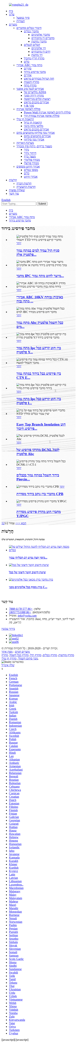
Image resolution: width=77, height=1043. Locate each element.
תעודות (20, 21)
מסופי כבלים (31, 169)
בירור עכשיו (8, 628)
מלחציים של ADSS (35, 92)
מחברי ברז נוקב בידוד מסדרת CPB (39, 494)
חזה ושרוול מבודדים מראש (39, 78)
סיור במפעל (23, 17)
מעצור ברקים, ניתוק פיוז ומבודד (34, 146)
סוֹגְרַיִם (27, 68)
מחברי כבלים (31, 31)
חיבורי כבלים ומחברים (28, 27)
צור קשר (14, 193)
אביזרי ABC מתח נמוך (29, 65)
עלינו (11, 14)
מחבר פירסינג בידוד (35, 71)
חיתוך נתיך (30, 153)
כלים (26, 61)
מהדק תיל (35, 655)
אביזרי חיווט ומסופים (28, 166)
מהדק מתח (30, 85)
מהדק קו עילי (8, 658)
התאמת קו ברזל (33, 122)
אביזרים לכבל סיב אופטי (30, 88)
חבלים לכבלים (32, 44)
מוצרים (13, 24)
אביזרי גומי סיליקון (34, 139)
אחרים (28, 75)
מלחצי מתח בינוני (33, 126)
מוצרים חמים (22, 651)
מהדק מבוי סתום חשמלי (19, 656)
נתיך (26, 149)
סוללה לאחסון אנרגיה (28, 109)
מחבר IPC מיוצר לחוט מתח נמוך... (40, 276)
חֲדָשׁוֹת (13, 180)
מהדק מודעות (66, 655)
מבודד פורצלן (31, 163)
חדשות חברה (23, 183)
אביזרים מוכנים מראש (36, 102)
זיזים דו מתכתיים (40, 51)
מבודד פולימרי (32, 159)
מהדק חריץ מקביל (34, 58)
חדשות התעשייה (26, 186)
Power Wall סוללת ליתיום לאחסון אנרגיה (47, 112)
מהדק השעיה (31, 82)
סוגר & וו (29, 105)
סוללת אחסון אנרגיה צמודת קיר (41, 115)
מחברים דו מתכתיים (42, 38)
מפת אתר (7, 651)
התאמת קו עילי (25, 119)
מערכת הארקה (25, 142)
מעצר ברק (30, 156)
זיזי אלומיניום (38, 48)
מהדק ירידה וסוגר (34, 95)
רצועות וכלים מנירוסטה (37, 98)
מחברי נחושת (39, 41)
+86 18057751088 (20, 612)
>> (17, 523)
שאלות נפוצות (17, 190)
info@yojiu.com (27, 615)
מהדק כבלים (50, 655)
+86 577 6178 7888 (21, 608)
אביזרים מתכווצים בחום (37, 136)
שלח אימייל (7, 665)
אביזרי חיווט (31, 176)
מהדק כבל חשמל (19, 655)
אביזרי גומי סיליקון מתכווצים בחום (35, 132)
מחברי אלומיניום (40, 34)
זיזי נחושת (36, 55)
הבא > (22, 523)
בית (11, 11)
